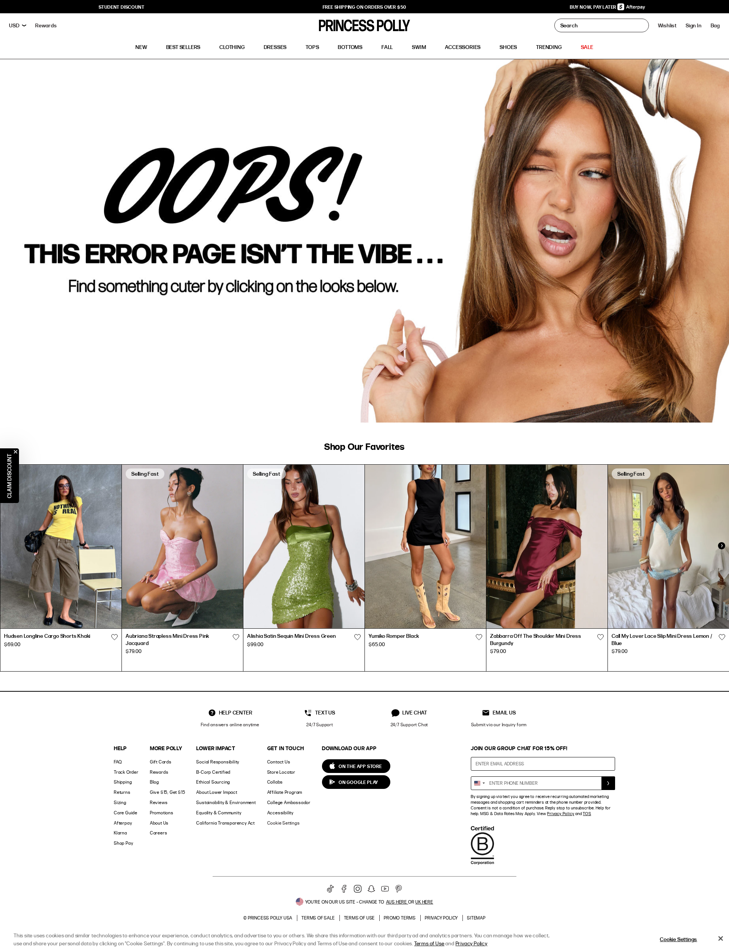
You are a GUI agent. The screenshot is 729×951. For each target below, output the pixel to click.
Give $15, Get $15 (167, 792)
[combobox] (479, 783)
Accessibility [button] (280, 812)
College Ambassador (289, 802)
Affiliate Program (285, 792)
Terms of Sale (318, 918)
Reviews (159, 802)
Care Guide (125, 812)
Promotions (162, 812)
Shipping (123, 782)
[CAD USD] (17, 25)
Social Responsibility (217, 762)
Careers (158, 833)
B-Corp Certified (213, 772)
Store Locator (281, 772)
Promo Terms (400, 918)
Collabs (275, 782)
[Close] (720, 938)
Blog (154, 782)
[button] (715, 25)
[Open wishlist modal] (114, 637)
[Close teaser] (15, 451)
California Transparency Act (225, 823)
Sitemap (476, 918)
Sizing (120, 802)
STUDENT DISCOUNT (122, 7)
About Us (159, 823)
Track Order (126, 772)
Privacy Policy (560, 813)
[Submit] (608, 783)
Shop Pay (123, 843)
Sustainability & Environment (226, 802)
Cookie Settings (283, 823)
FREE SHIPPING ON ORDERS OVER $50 (365, 7)
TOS (587, 813)
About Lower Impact (216, 792)
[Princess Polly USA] (364, 25)
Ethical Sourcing (213, 782)
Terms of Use (359, 918)
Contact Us (278, 762)
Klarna (120, 833)
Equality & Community (218, 812)
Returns (122, 792)
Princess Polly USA (270, 918)
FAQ (118, 762)
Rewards (159, 772)
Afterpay (123, 823)
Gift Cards (161, 762)
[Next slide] (721, 545)
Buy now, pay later (593, 7)
